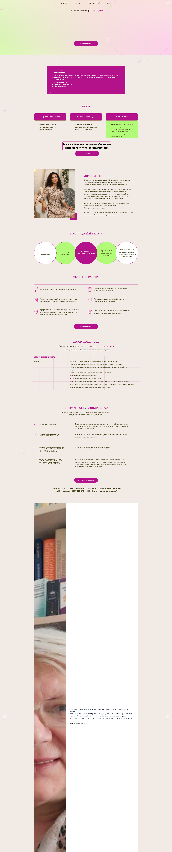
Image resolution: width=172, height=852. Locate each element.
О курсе (64, 3)
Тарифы (77, 3)
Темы (109, 3)
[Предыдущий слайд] (4, 716)
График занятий (93, 3)
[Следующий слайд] (167, 716)
